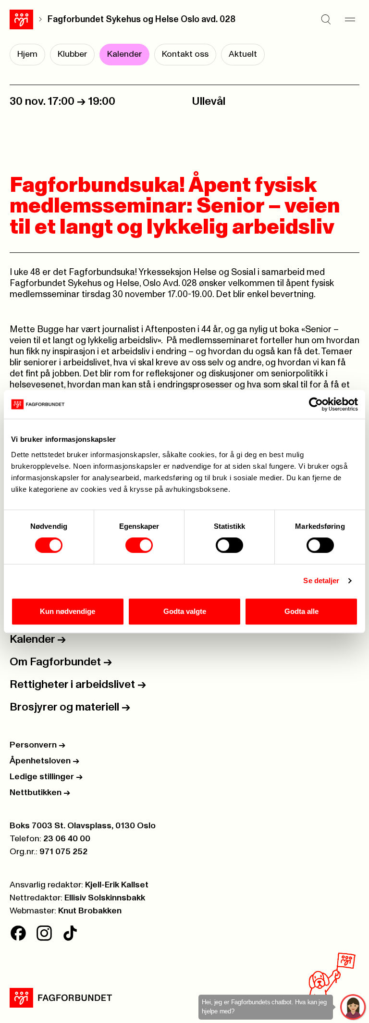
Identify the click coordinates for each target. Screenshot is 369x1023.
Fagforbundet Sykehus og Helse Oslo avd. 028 (141, 19)
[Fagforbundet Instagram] (44, 933)
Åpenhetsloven (44, 761)
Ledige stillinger (46, 777)
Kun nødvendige (67, 611)
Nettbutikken (40, 792)
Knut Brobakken (90, 911)
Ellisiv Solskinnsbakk (104, 898)
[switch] (139, 545)
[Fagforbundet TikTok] (70, 933)
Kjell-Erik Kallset (116, 885)
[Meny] (349, 19)
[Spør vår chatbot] (353, 1007)
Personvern (37, 745)
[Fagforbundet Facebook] (18, 933)
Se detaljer (321, 580)
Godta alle (301, 611)
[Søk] (325, 19)
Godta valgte (184, 611)
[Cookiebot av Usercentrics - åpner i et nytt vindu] (316, 404)
